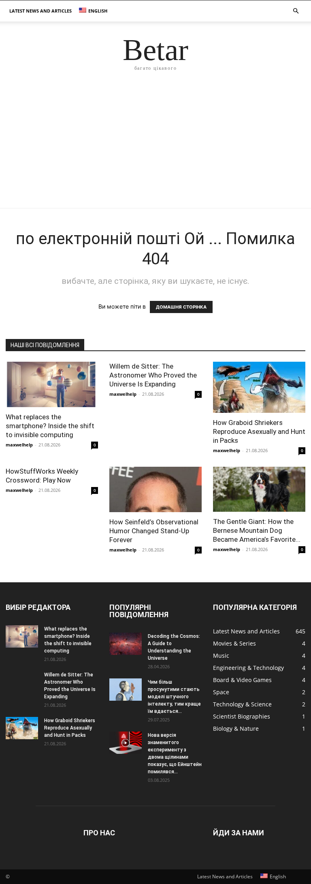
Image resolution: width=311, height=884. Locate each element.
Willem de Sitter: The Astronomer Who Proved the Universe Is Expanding (153, 375)
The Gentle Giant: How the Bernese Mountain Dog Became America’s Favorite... (256, 530)
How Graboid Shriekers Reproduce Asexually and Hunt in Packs (259, 431)
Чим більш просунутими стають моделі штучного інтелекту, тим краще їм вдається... (174, 696)
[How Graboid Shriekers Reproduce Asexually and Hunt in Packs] (259, 387)
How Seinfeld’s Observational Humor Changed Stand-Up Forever (153, 531)
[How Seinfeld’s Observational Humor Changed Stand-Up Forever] (155, 490)
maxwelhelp (19, 445)
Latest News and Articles (40, 11)
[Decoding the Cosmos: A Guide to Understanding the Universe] (125, 644)
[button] (295, 11)
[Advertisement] (155, 147)
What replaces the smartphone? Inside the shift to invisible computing (50, 426)
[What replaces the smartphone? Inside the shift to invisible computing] (52, 384)
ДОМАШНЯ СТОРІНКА (181, 307)
